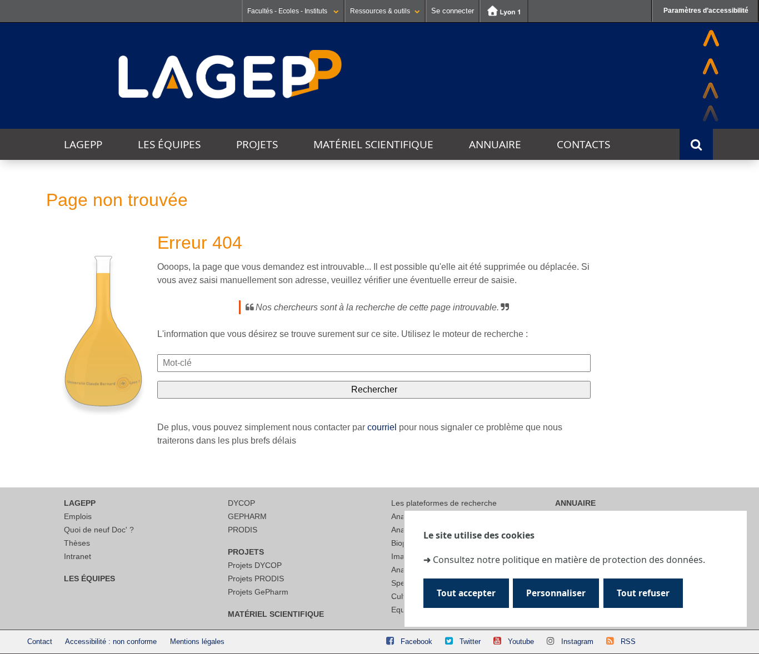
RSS (628, 641)
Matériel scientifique (373, 144)
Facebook (416, 641)
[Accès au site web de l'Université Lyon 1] (504, 11)
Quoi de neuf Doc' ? (99, 529)
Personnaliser (556, 593)
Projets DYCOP (255, 565)
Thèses (77, 543)
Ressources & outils (380, 11)
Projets (257, 144)
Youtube (521, 641)
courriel (382, 427)
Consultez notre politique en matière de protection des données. (569, 559)
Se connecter (452, 11)
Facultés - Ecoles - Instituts (288, 11)
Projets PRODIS (256, 578)
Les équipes (169, 144)
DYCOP (241, 503)
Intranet (77, 556)
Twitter (470, 641)
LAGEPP (83, 144)
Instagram (577, 641)
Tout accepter (466, 593)
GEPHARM (247, 516)
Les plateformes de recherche (444, 503)
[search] (374, 363)
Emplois (78, 516)
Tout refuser (643, 593)
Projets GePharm (258, 591)
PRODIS (242, 529)
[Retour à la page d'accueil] (231, 75)
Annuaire (495, 144)
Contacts (583, 144)
